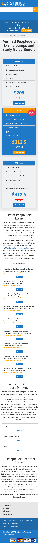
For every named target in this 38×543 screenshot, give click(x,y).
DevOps (6, 426)
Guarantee (14, 524)
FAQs (21, 520)
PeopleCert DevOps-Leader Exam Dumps (17, 319)
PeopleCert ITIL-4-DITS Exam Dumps (15, 356)
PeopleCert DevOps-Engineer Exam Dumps (17, 294)
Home (5, 35)
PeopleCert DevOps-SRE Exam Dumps (16, 331)
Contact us (28, 520)
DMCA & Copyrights (10, 527)
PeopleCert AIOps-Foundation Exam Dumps (18, 269)
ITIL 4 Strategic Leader (11, 436)
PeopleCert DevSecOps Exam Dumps (15, 343)
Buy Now (19, 277)
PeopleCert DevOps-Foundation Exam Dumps (18, 306)
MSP (5, 446)
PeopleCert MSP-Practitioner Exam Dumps (17, 368)
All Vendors (13, 520)
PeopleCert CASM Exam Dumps (13, 281)
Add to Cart (20, 103)
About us (6, 524)
